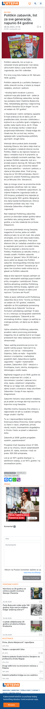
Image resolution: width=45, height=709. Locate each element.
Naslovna (6, 690)
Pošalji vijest (26, 690)
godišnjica (21, 473)
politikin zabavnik (12, 476)
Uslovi (5, 693)
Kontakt (35, 690)
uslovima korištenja (32, 572)
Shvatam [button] (11, 705)
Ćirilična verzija (15, 693)
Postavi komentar (31, 578)
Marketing (15, 690)
